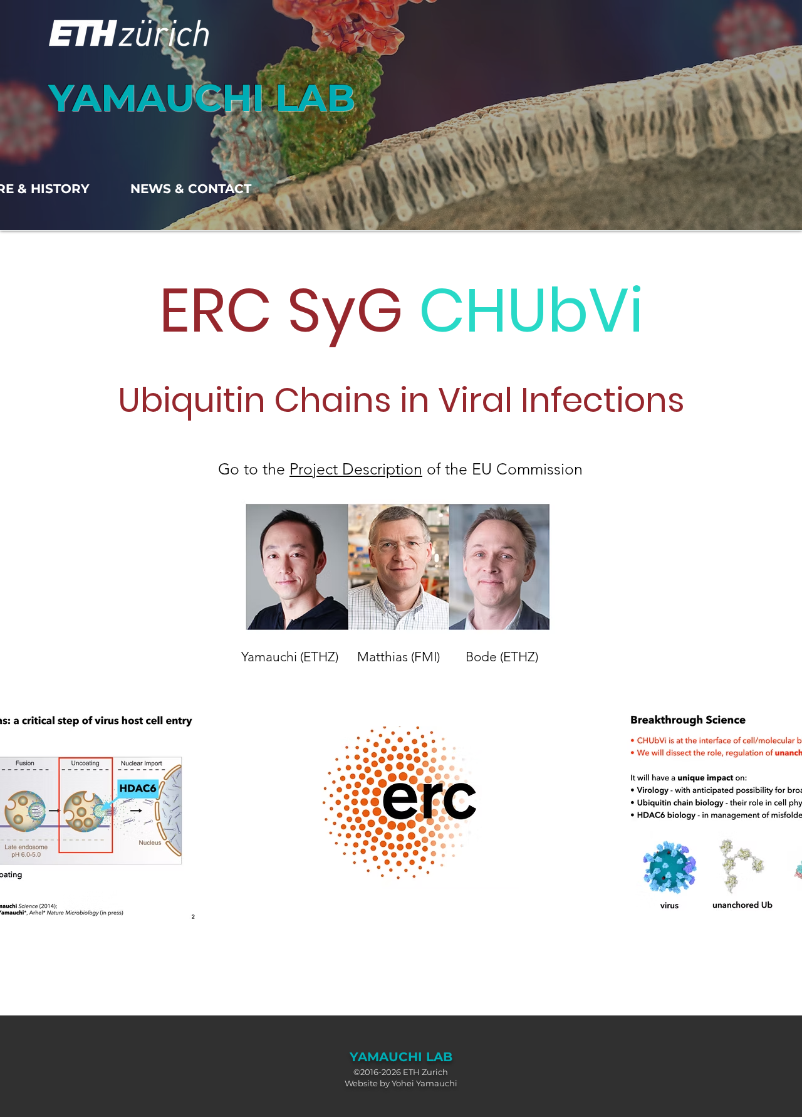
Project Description (355, 468)
